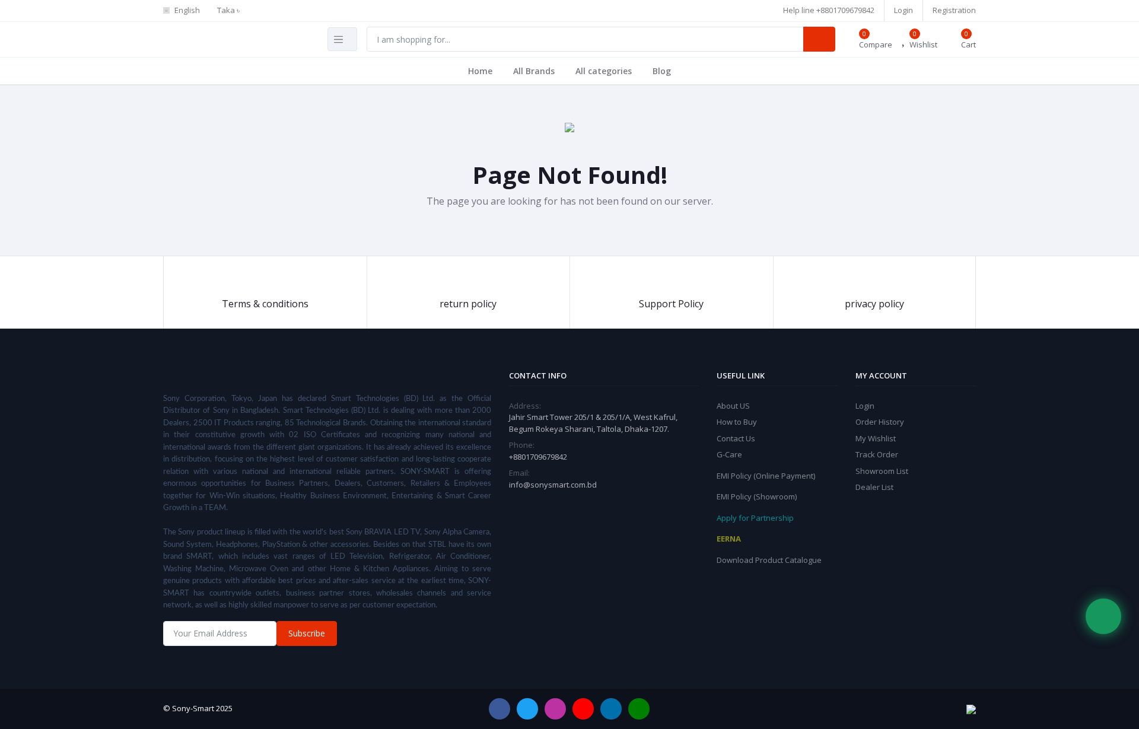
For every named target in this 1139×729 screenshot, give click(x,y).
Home (480, 71)
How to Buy (737, 421)
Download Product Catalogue (769, 560)
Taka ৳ (228, 10)
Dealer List (874, 487)
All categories (603, 71)
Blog (662, 71)
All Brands (534, 71)
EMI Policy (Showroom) (757, 496)
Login (903, 10)
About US (733, 405)
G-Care (729, 454)
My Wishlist (875, 438)
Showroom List (881, 471)
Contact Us (736, 438)
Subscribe (306, 633)
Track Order (876, 454)
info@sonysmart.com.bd (553, 484)
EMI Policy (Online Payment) (766, 475)
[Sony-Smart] (427, 5)
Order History (879, 421)
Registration (954, 10)
